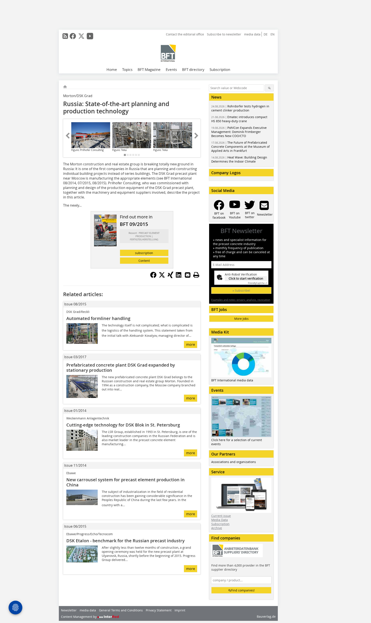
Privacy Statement (159, 610)
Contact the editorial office (185, 34)
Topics (127, 69)
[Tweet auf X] (162, 277)
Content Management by (79, 617)
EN (273, 34)
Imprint (180, 610)
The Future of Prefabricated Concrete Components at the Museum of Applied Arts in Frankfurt (240, 146)
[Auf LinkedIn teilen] (179, 277)
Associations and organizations (233, 462)
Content (144, 261)
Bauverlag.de (266, 616)
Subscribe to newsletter (224, 34)
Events (171, 69)
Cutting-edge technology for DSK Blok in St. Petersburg (123, 425)
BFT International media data (232, 380)
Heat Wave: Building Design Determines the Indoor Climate (239, 159)
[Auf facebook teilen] (153, 277)
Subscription (220, 69)
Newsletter (69, 610)
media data (252, 34)
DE (266, 34)
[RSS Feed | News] (65, 36)
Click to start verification (246, 278)
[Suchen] (269, 88)
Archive (216, 528)
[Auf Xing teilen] (170, 277)
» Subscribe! (241, 290)
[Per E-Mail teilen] (187, 275)
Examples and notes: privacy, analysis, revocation (240, 300)
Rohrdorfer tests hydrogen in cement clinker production (240, 108)
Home (111, 69)
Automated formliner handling (98, 318)
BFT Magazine (149, 69)
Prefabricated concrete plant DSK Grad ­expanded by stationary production (120, 367)
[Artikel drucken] (196, 275)
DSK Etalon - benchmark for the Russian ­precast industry (125, 541)
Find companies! (243, 590)
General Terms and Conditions (121, 610)
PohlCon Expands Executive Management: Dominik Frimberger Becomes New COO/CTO (239, 132)
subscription (144, 253)
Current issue (221, 516)
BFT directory (193, 69)
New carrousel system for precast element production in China (125, 482)
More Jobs (241, 319)
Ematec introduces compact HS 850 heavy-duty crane (239, 119)
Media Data (219, 520)
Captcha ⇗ (257, 283)
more (190, 344)
